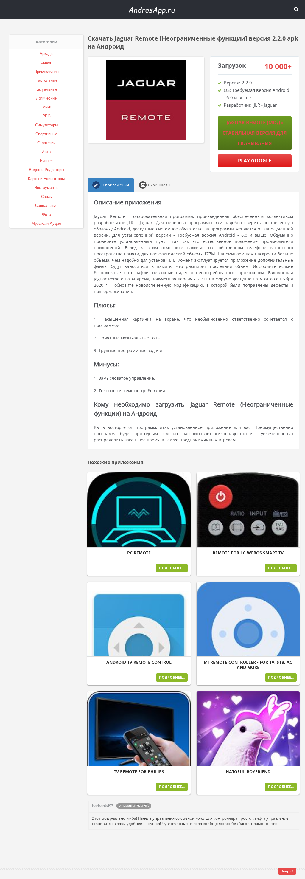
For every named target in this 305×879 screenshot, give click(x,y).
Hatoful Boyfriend (248, 771)
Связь (46, 196)
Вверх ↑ (287, 871)
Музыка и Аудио (46, 223)
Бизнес (46, 161)
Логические (46, 98)
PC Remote (139, 553)
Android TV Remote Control (139, 662)
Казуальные (46, 89)
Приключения (46, 71)
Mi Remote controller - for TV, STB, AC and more (248, 665)
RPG (46, 116)
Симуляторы (46, 125)
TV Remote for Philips (139, 771)
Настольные (46, 80)
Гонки (46, 107)
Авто (46, 152)
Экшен (46, 62)
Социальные (46, 205)
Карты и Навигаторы (46, 178)
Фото (46, 214)
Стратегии (46, 143)
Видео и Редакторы (46, 170)
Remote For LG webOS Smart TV (248, 553)
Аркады (46, 53)
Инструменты (46, 187)
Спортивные (46, 134)
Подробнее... (172, 568)
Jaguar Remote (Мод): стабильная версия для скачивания (254, 133)
